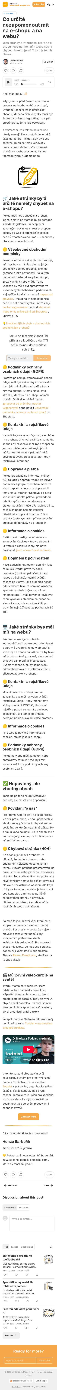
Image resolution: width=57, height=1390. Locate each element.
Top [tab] (6, 1246)
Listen (50, 61)
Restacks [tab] (23, 1207)
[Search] (51, 1247)
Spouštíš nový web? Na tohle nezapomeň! (18, 1284)
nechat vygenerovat (15, 307)
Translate (9, 13)
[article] (28, 1265)
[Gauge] (49, 82)
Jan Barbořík (16, 60)
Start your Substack (22, 1380)
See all (9, 1335)
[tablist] (16, 1207)
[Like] (6, 70)
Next (46, 1185)
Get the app (41, 1380)
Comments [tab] (10, 1207)
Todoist (7, 1086)
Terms (39, 1372)
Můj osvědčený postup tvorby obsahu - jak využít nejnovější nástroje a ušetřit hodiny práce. (19, 1265)
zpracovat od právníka (17, 403)
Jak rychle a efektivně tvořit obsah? (17, 1257)
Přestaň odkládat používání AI (21, 1310)
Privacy (32, 1372)
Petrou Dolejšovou (24, 955)
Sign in (50, 4)
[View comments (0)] (13, 70)
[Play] (8, 82)
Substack (16, 1386)
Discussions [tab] (27, 1246)
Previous (12, 1185)
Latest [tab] (14, 1246)
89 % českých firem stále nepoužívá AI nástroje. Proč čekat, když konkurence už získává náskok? (17, 1318)
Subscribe (39, 4)
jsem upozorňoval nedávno (33, 550)
